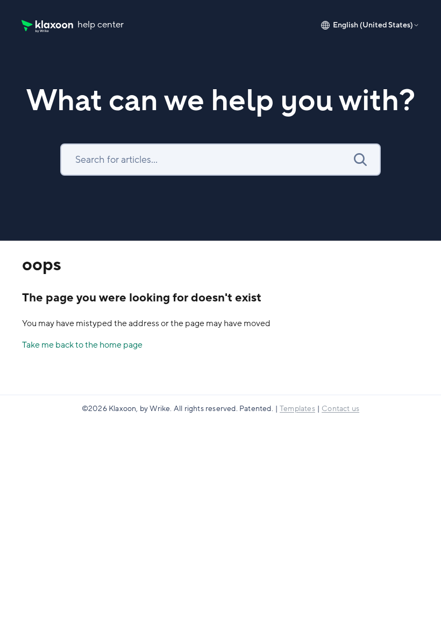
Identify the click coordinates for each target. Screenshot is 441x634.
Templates (297, 409)
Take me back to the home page (82, 345)
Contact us (340, 409)
